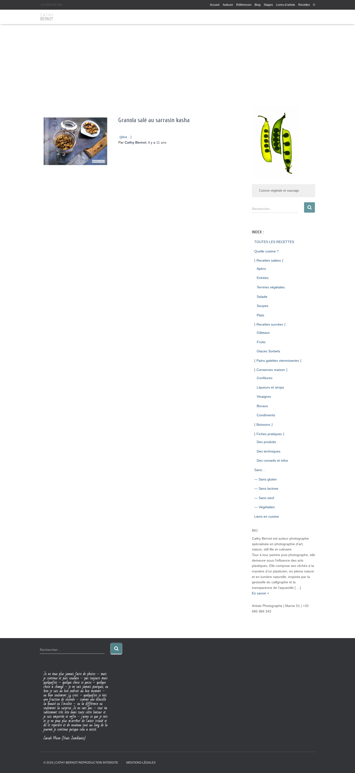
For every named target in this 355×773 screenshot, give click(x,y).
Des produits (266, 442)
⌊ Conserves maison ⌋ (270, 370)
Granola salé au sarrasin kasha (154, 120)
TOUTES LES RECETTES (274, 242)
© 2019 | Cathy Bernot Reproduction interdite (80, 762)
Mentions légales (141, 762)
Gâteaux (263, 332)
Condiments (266, 415)
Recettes (304, 5)
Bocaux (262, 406)
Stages (268, 5)
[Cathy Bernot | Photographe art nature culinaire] (47, 17)
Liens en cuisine (266, 516)
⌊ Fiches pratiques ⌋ (269, 434)
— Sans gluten (265, 479)
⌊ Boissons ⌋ (263, 424)
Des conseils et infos (272, 460)
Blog (258, 5)
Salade (262, 297)
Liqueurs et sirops (270, 387)
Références (243, 5)
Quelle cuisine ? (266, 251)
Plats (260, 315)
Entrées (263, 278)
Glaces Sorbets (268, 351)
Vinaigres (264, 396)
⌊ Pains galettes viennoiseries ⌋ (277, 360)
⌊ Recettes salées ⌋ (268, 260)
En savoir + (260, 593)
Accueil (215, 5)
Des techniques (268, 451)
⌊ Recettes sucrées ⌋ (269, 324)
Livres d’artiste (285, 5)
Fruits (261, 342)
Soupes (262, 306)
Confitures (264, 378)
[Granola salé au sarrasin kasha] (75, 141)
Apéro (261, 269)
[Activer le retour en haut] (345, 763)
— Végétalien (264, 507)
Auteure (228, 5)
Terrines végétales (271, 287)
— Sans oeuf (264, 498)
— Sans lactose (266, 488)
